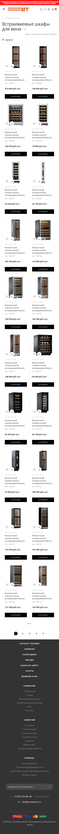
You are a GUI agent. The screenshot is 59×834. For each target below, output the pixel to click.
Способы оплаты (29, 737)
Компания (29, 686)
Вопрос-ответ (29, 744)
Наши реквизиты (29, 763)
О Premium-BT (29, 691)
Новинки (29, 649)
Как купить (29, 725)
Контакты (29, 710)
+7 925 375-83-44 (22, 796)
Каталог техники (29, 643)
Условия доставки (29, 733)
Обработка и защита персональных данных (29, 771)
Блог (29, 706)
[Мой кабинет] (48, 9)
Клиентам (29, 720)
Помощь (29, 758)
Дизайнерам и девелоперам (29, 703)
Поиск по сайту (29, 665)
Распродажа (29, 654)
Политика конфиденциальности (30, 767)
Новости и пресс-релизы (29, 699)
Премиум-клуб (29, 676)
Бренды (29, 660)
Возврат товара (29, 775)
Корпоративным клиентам (29, 748)
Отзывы (29, 695)
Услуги (30, 671)
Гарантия (29, 741)
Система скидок (29, 729)
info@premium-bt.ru (31, 801)
